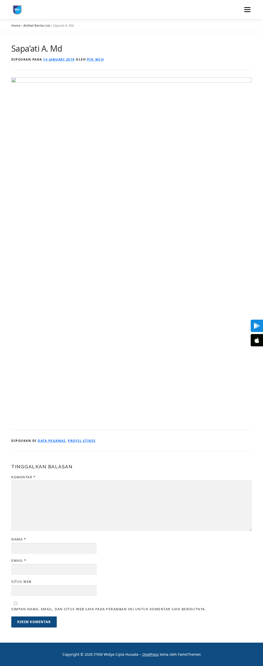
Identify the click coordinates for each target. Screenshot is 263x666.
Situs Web (21, 581)
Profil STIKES (82, 441)
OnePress (150, 654)
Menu (247, 9)
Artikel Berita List (36, 25)
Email (18, 560)
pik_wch (95, 59)
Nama (18, 539)
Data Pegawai (51, 441)
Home (15, 25)
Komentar (23, 477)
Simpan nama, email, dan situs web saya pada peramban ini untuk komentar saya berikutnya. (108, 609)
